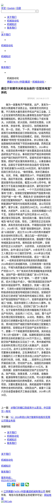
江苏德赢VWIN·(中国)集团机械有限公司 (24, 491)
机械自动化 (13, 20)
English (11, 8)
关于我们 (11, 17)
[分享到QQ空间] (13, 484)
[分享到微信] (27, 484)
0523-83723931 (8, 480)
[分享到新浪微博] (18, 484)
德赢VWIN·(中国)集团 (18, 82)
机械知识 (11, 24)
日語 (18, 8)
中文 (3, 8)
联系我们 (11, 28)
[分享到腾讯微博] (22, 484)
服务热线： (7, 477)
